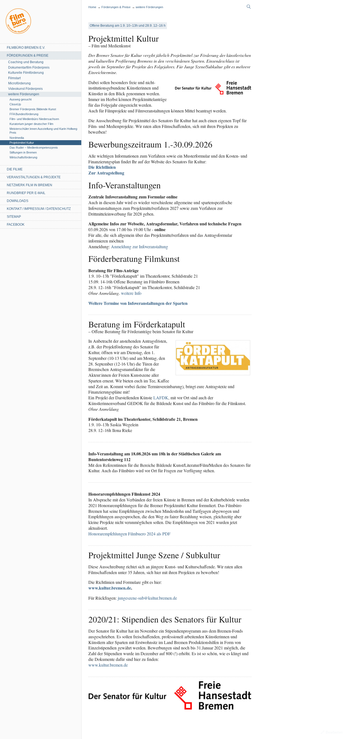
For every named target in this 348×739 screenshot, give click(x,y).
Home (18, 21)
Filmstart (14, 78)
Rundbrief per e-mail (26, 193)
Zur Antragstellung (106, 173)
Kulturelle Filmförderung (26, 73)
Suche (248, 7)
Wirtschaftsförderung (23, 157)
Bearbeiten (334, 732)
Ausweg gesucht (21, 99)
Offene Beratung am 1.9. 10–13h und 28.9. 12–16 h (128, 25)
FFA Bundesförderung (24, 114)
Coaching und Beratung (26, 62)
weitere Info (131, 293)
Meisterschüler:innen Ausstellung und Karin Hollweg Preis (43, 130)
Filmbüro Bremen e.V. (26, 48)
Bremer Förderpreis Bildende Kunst (33, 109)
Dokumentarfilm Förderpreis (28, 67)
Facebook (15, 224)
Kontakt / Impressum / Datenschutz (39, 209)
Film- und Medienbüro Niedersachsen (34, 119)
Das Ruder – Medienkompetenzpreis (34, 147)
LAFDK (160, 397)
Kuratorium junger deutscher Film (31, 123)
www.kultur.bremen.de (109, 588)
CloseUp (15, 104)
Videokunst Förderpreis (25, 89)
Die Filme (15, 169)
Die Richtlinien (102, 167)
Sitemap (14, 217)
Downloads (17, 201)
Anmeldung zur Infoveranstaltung (139, 246)
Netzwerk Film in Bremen (29, 185)
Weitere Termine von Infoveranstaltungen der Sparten (138, 303)
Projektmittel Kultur (22, 142)
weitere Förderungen (23, 94)
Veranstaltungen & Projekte (34, 177)
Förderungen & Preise (27, 55)
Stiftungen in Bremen (23, 152)
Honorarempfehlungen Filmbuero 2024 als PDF (129, 533)
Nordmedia (17, 137)
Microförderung (19, 83)
